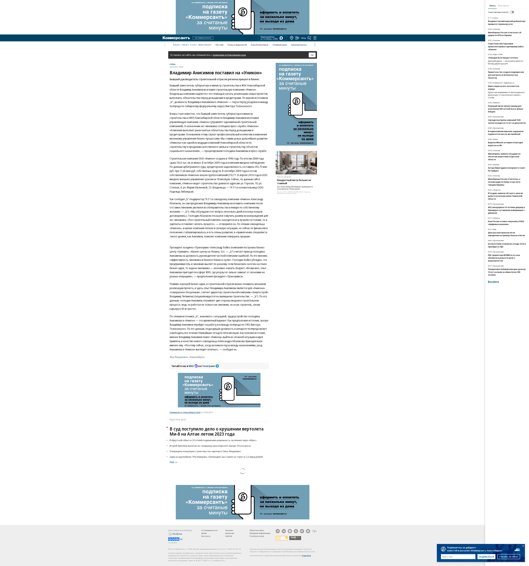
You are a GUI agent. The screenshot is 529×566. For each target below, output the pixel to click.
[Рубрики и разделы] (315, 38)
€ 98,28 (184, 45)
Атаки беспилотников (259, 45)
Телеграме (208, 366)
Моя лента (503, 5)
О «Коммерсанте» (209, 530)
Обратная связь (256, 530)
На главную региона (203, 38)
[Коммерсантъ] (176, 38)
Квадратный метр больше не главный (294, 181)
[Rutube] (302, 531)
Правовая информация (259, 533)
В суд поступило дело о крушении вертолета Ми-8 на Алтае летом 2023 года (217, 431)
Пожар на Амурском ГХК (237, 45)
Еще (172, 462)
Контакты (205, 536)
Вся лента (493, 281)
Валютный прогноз (299, 45)
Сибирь (173, 64)
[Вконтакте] (284, 531)
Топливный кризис (279, 45)
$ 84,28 (176, 45)
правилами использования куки (229, 55)
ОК (312, 55)
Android (228, 536)
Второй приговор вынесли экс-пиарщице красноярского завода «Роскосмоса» (210, 445)
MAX (191, 366)
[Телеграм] (278, 531)
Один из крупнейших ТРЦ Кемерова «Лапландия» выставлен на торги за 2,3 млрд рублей (216, 456)
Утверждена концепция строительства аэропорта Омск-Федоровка (205, 451)
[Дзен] (290, 531)
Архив (204, 533)
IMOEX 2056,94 (204, 45)
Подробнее (306, 555)
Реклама (229, 530)
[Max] (308, 531)
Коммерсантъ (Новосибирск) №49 (185, 412)
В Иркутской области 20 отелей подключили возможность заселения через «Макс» (213, 440)
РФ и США (219, 45)
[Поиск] (309, 38)
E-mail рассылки (256, 536)
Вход (303, 38)
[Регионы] (292, 38)
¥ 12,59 (193, 45)
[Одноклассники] (296, 531)
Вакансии (229, 533)
